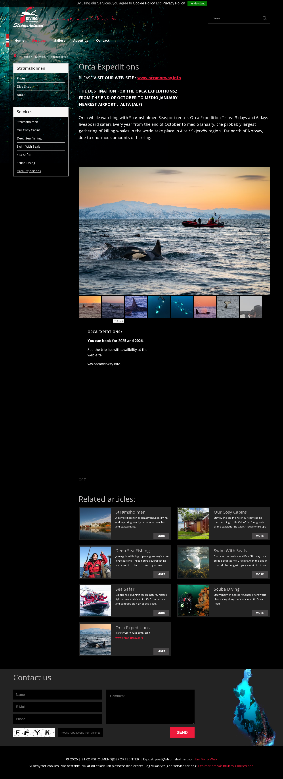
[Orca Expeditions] (95, 639)
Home (19, 40)
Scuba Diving (26, 163)
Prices (21, 78)
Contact (103, 40)
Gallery (59, 40)
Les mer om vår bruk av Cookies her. (226, 766)
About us (80, 40)
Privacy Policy (174, 3)
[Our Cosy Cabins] (193, 523)
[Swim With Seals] (193, 562)
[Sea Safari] (95, 600)
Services (39, 40)
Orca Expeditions (29, 171)
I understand (197, 3)
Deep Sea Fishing (29, 138)
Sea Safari (24, 155)
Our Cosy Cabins (28, 130)
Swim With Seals (28, 146)
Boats (21, 95)
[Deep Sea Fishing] (95, 562)
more (161, 536)
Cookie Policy (144, 3)
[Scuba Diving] (193, 600)
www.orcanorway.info (159, 77)
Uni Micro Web (206, 759)
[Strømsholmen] (95, 523)
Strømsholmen (59, 56)
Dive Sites (24, 86)
